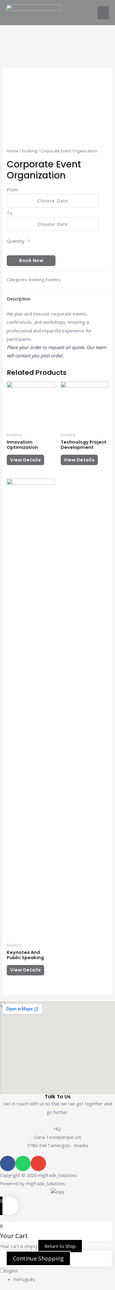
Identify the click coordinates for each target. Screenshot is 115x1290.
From (12, 189)
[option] (64, 1279)
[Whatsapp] (23, 1163)
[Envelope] (38, 1163)
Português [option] (24, 1279)
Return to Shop (60, 1246)
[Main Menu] (103, 12)
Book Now (31, 260)
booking (29, 151)
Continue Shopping (38, 1258)
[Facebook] (7, 1163)
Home (12, 151)
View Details (25, 460)
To (10, 213)
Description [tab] (18, 299)
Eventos (53, 279)
